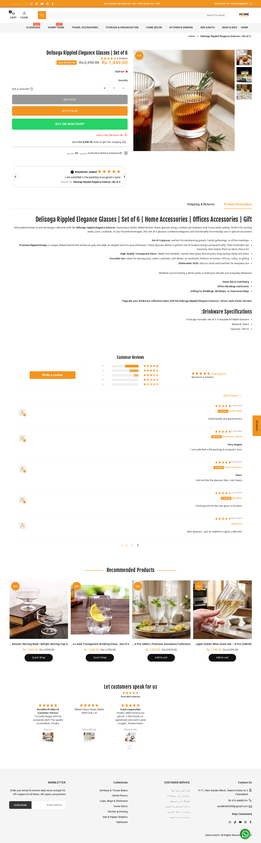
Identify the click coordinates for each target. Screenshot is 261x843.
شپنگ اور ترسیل (180, 800)
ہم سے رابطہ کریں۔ (178, 811)
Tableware (122, 822)
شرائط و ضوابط (181, 790)
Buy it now (69, 110)
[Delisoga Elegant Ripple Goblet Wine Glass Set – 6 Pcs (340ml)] (222, 609)
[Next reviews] (124, 176)
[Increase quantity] (104, 88)
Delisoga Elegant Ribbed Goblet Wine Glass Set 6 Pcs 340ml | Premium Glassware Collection (132, 644)
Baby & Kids (229, 27)
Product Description (238, 204)
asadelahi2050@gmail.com (232, 806)
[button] (13, 15)
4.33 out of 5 (218, 373)
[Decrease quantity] (123, 88)
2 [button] (131, 545)
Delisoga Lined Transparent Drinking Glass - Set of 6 (96, 644)
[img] (223, 406)
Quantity (123, 80)
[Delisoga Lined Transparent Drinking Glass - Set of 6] (100, 609)
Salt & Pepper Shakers (115, 816)
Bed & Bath (208, 27)
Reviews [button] (256, 425)
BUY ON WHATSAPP (69, 124)
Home (244, 27)
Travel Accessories (85, 27)
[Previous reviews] (15, 176)
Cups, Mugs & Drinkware (114, 800)
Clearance (33, 26)
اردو (17, 3)
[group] (184, 100)
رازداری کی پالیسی (177, 806)
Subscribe (20, 805)
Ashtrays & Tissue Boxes (114, 790)
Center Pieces (120, 795)
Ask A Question (21, 88)
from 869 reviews (130, 696)
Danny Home (56, 26)
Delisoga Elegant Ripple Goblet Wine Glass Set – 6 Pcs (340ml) (212, 644)
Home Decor (154, 27)
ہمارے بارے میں (180, 816)
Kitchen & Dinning (181, 27)
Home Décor (120, 806)
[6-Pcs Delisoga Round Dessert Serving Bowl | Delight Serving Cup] (38, 609)
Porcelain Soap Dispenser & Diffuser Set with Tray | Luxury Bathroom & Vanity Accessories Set (220, 825)
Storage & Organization (122, 27)
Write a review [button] (52, 375)
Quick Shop (99, 657)
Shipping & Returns (200, 204)
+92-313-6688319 (238, 800)
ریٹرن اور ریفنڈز (178, 795)
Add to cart (222, 657)
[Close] (255, 814)
